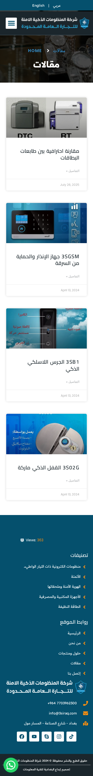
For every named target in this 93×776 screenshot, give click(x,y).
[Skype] (47, 737)
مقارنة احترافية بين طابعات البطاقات (50, 154)
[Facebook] (22, 737)
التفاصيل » (72, 171)
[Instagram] (59, 737)
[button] (11, 23)
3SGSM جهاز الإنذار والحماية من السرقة (47, 260)
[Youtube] (34, 737)
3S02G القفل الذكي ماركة (48, 467)
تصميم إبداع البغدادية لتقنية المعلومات (46, 769)
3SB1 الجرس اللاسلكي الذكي (53, 365)
